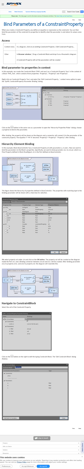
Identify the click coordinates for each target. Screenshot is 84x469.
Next (80, 20)
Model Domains (19, 11)
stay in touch (43, 438)
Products (5, 443)
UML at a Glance (7, 446)
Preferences (6, 466)
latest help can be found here (64, 16)
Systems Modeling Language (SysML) (36, 11)
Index (10, 11)
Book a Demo (82, 447)
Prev (73, 20)
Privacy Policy (21, 462)
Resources (6, 453)
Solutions (5, 450)
